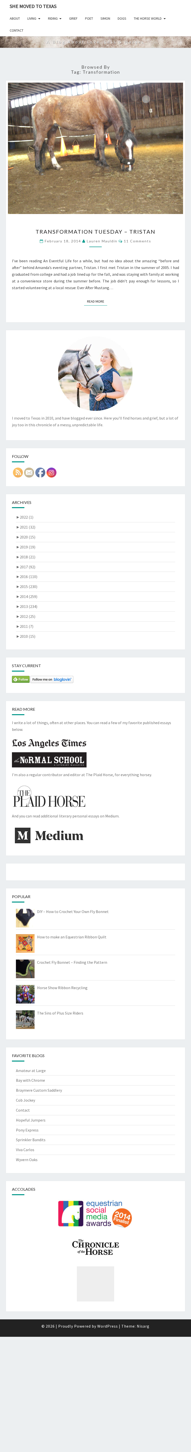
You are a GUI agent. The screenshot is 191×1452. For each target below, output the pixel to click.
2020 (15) (25, 537)
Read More (97, 301)
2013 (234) (26, 606)
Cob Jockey (25, 1100)
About (15, 18)
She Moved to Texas (33, 6)
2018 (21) (25, 556)
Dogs (122, 18)
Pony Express (27, 1130)
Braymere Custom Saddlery (39, 1090)
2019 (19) (25, 546)
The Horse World (148, 18)
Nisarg (143, 1326)
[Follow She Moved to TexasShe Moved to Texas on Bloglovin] (51, 680)
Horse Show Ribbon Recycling (62, 987)
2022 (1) (24, 517)
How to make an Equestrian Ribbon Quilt (71, 936)
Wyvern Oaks (27, 1159)
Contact (16, 30)
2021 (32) (25, 527)
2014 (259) (26, 596)
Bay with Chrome (30, 1080)
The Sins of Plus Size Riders (60, 1013)
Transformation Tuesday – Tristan (95, 231)
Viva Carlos (25, 1149)
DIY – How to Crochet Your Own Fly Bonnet (73, 911)
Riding (53, 18)
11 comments (137, 241)
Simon (105, 18)
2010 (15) (25, 636)
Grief (73, 18)
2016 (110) (26, 576)
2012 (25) (25, 616)
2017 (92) (25, 566)
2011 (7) (24, 626)
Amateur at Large (31, 1070)
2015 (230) (26, 586)
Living (31, 18)
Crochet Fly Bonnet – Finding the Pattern (72, 962)
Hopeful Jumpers (31, 1120)
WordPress (107, 1326)
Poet (89, 18)
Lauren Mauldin (102, 241)
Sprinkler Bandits (31, 1139)
